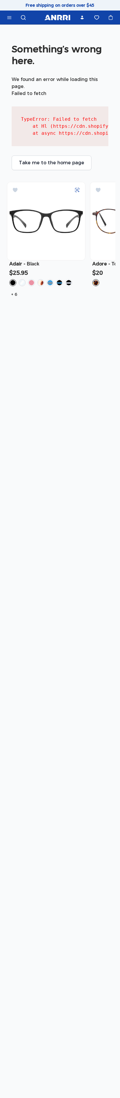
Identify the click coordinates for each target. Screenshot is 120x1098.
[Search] (23, 17)
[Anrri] (57, 18)
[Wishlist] (96, 17)
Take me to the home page (51, 162)
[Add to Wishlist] (15, 190)
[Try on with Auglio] (77, 190)
